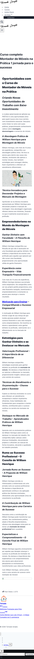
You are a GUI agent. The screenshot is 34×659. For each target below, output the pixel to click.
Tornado (3, 603)
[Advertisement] (17, 41)
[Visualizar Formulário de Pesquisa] (2, 22)
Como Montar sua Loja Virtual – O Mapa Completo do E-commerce (14, 615)
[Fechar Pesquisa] (2, 651)
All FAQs (6, 645)
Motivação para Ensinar (14, 301)
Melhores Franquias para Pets (11, 608)
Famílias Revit (10, 17)
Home (7, 7)
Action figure (9, 12)
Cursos (7, 10)
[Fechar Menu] (0, 634)
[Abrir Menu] (2, 30)
